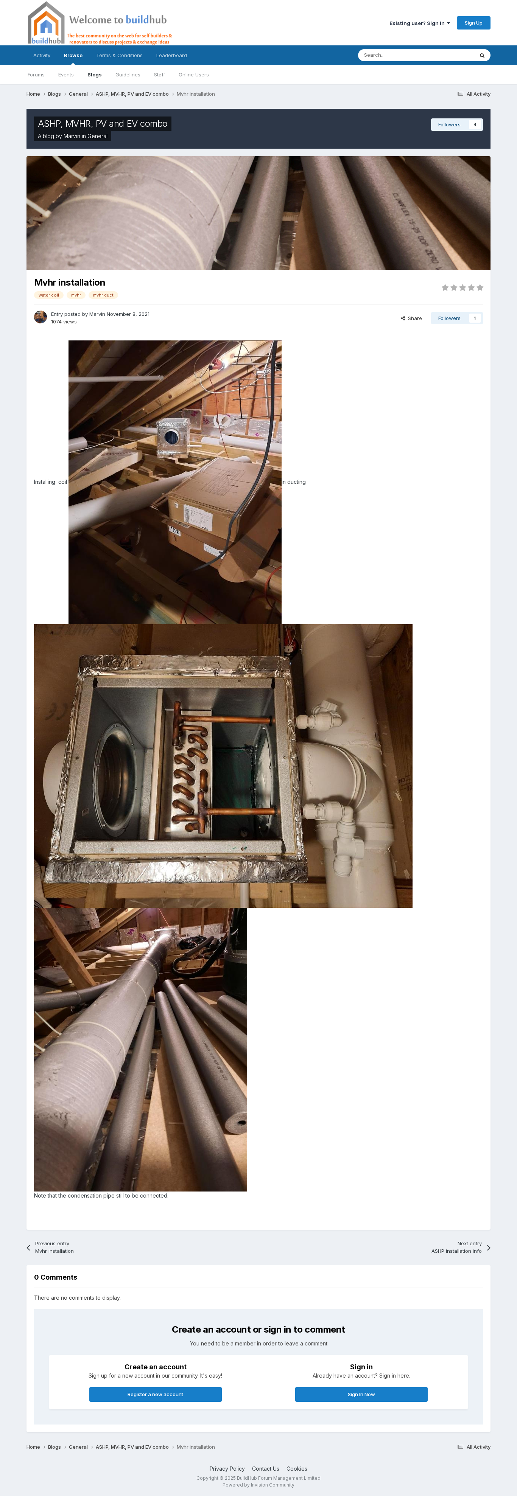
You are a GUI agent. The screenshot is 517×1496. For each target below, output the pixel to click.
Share (413, 318)
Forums (36, 74)
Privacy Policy (227, 1468)
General (97, 136)
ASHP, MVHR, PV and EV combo (103, 123)
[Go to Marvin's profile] (40, 317)
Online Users (194, 74)
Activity (41, 55)
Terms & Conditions (119, 55)
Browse (73, 55)
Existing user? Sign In (418, 23)
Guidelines (127, 74)
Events (66, 74)
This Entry (453, 55)
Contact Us (265, 1468)
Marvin (72, 136)
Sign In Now (361, 1394)
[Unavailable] (175, 481)
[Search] (482, 55)
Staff (159, 74)
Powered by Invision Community (258, 1485)
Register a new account (155, 1394)
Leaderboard (171, 55)
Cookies (297, 1468)
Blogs (94, 74)
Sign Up (474, 23)
